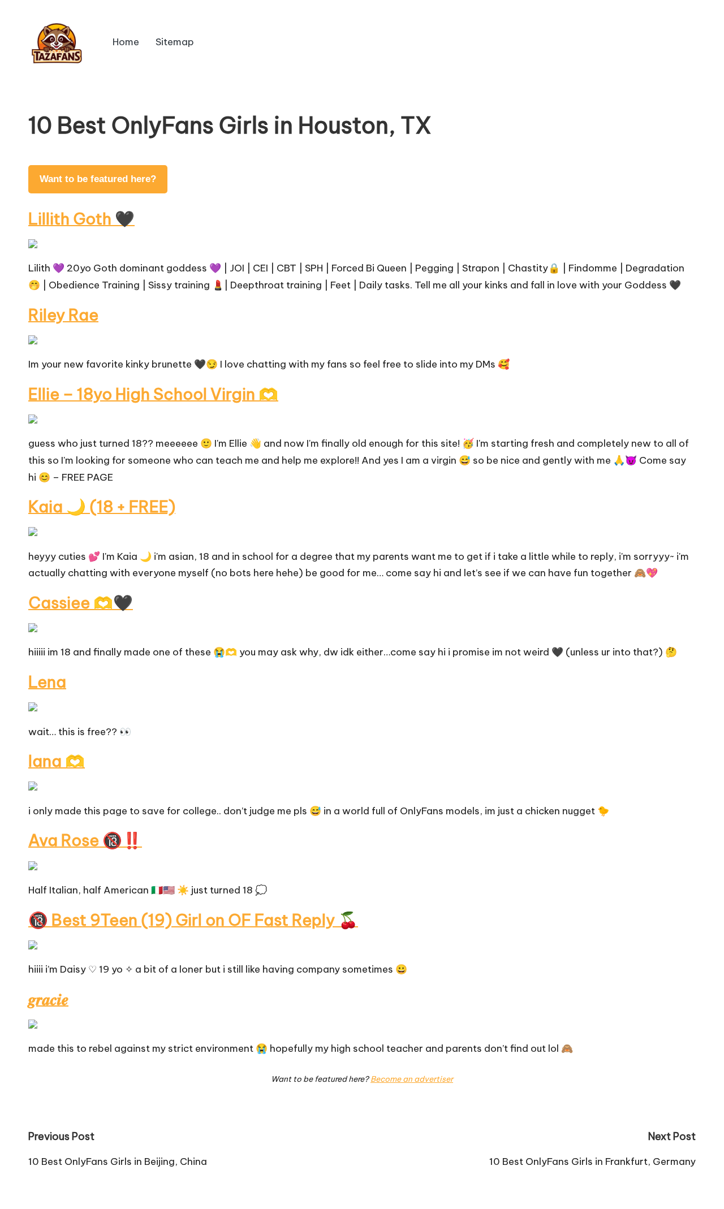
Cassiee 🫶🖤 (80, 602)
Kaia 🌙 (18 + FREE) (101, 506)
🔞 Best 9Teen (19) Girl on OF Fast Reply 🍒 (193, 920)
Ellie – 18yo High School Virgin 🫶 (153, 394)
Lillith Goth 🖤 (81, 218)
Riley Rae (63, 315)
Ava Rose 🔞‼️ (85, 840)
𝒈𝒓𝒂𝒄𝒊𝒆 (48, 999)
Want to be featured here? (98, 179)
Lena (47, 682)
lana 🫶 (56, 761)
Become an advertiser (411, 1079)
